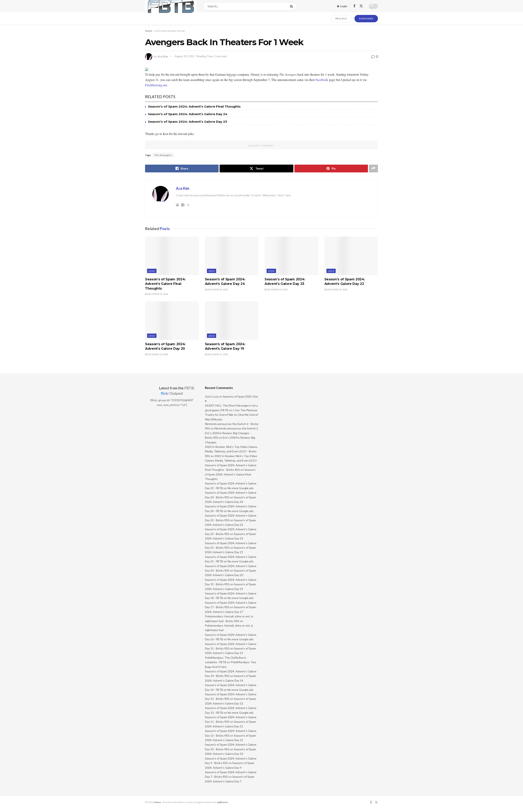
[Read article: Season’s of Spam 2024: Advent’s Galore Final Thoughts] (172, 256)
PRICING (341, 18)
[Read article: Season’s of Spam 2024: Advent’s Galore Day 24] (232, 256)
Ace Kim (163, 56)
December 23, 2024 (276, 289)
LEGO (152, 271)
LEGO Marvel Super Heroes (170, 30)
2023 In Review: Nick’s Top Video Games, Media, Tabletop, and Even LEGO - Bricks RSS (231, 451)
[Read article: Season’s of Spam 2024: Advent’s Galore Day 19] (232, 320)
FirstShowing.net (156, 85)
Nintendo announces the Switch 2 (236, 428)
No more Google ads (241, 488)
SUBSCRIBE (366, 18)
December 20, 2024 (157, 354)
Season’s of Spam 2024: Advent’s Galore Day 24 (187, 114)
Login (343, 6)
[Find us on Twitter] (361, 6)
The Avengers (163, 155)
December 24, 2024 (217, 289)
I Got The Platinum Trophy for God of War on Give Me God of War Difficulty (231, 414)
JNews (157, 802)
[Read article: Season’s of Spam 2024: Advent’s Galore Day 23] (291, 256)
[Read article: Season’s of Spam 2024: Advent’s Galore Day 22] (351, 256)
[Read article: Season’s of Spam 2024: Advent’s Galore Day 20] (172, 320)
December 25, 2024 (157, 294)
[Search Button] (292, 6)
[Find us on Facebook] (354, 6)
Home (148, 30)
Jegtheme (222, 802)
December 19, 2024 (217, 354)
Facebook (322, 80)
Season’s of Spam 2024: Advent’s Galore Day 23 (187, 122)
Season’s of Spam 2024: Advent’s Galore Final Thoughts (194, 106)
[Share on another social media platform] (373, 168)
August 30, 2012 (185, 56)
